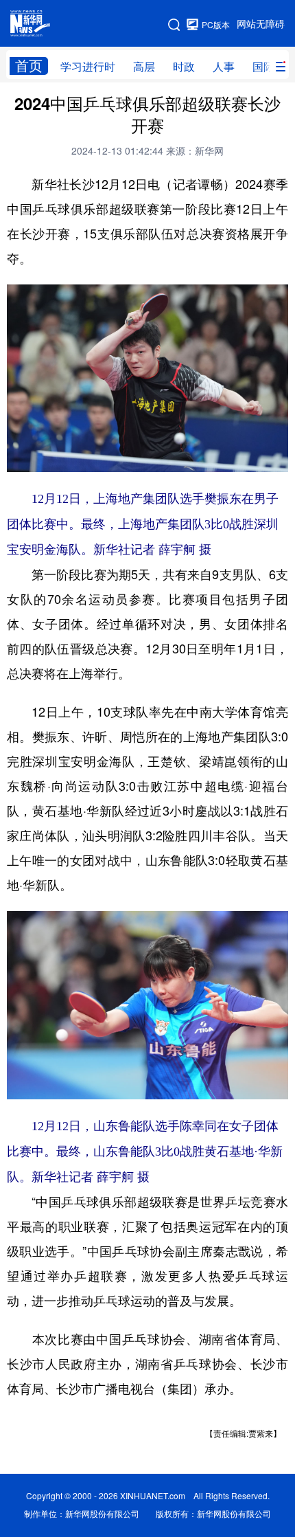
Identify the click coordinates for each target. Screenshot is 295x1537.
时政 (184, 66)
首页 (29, 65)
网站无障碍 (261, 24)
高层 (144, 66)
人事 (224, 66)
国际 (263, 66)
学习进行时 (87, 66)
